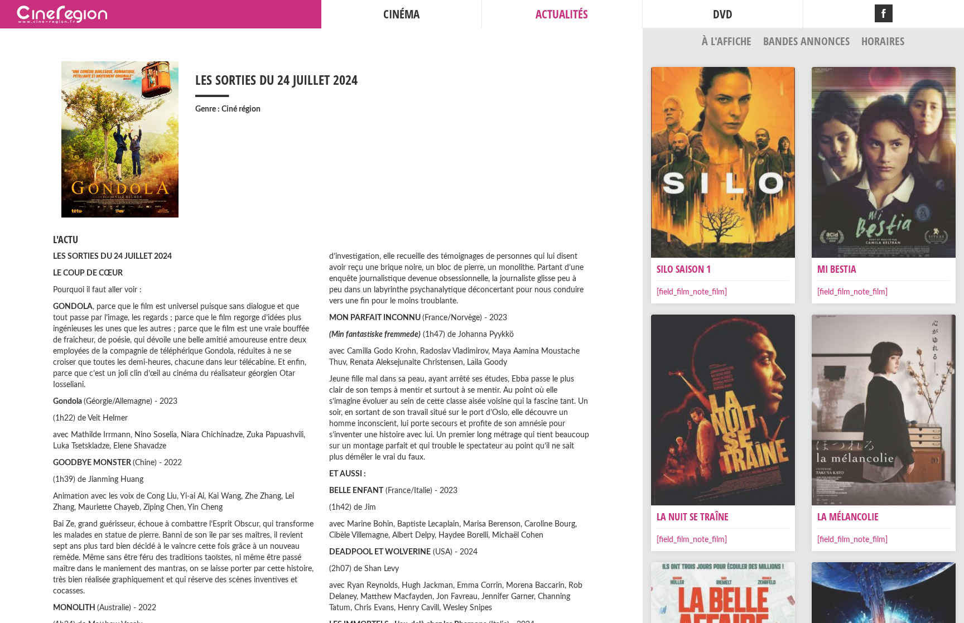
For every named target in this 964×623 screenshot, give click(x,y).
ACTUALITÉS (562, 14)
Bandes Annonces (807, 41)
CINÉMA (401, 14)
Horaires (882, 41)
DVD (722, 14)
